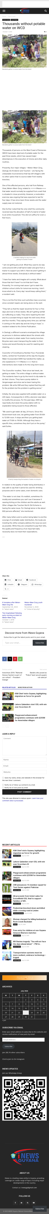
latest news (11, 16)
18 (38, 1008)
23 (26, 1013)
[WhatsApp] (20, 659)
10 (32, 1004)
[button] (4, 11)
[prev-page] (3, 726)
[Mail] (21, 1203)
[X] (10, 659)
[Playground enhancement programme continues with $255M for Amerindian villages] (8, 718)
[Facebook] (4, 659)
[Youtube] (33, 1203)
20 (6, 1013)
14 (12, 1008)
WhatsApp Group (15, 1073)
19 (44, 1008)
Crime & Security (18, 913)
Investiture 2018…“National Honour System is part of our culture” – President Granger (12, 676)
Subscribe (39, 643)
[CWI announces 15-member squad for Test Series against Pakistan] (6, 888)
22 (19, 1013)
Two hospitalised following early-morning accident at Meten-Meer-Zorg (12, 615)
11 (38, 1004)
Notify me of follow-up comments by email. (20, 785)
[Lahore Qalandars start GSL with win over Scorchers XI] (8, 707)
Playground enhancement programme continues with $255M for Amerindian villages (30, 717)
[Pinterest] (15, 659)
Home (4, 16)
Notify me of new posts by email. (16, 787)
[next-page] (7, 726)
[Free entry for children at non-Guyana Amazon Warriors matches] (6, 932)
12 (44, 1004)
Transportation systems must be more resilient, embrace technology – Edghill (29, 955)
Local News (14, 20)
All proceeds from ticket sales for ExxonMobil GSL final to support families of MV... (28, 898)
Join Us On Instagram (16, 1059)
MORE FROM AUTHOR (25, 687)
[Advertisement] (25, 4)
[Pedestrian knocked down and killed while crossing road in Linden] (6, 911)
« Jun (4, 1020)
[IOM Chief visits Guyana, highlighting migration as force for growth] (8, 696)
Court (15, 924)
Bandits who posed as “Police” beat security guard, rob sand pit (36, 675)
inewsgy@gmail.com (29, 1188)
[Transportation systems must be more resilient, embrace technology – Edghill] (6, 955)
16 (26, 1008)
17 (32, 1008)
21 (12, 1013)
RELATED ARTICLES (8, 687)
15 (19, 1008)
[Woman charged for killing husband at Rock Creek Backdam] (6, 922)
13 (6, 1008)
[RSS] (27, 1203)
